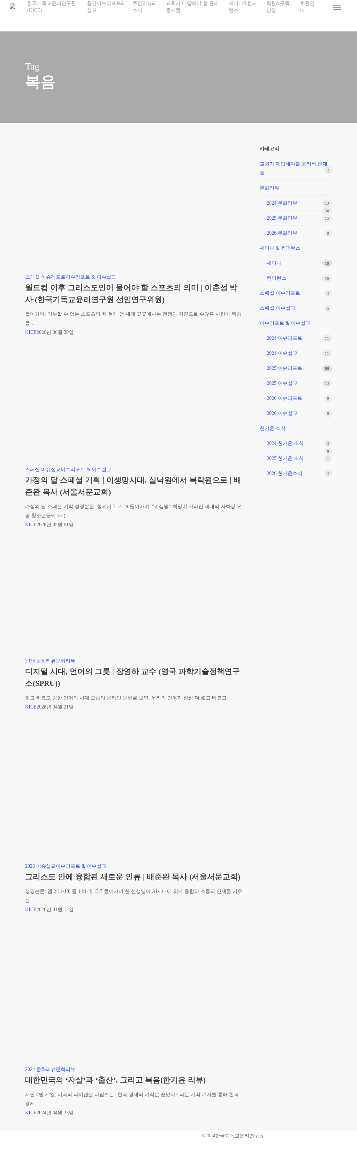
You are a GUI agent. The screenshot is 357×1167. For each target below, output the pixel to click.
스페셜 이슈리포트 (45, 277)
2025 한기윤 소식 (285, 458)
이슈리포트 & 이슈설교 (91, 277)
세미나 (274, 263)
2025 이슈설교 (282, 383)
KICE (31, 332)
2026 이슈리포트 (284, 398)
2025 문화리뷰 (282, 218)
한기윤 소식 (273, 428)
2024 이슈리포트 (284, 338)
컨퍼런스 (276, 278)
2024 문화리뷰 (40, 1069)
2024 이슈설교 (282, 353)
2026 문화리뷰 (40, 660)
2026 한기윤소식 (284, 473)
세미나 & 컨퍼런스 (280, 248)
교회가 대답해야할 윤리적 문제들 (293, 168)
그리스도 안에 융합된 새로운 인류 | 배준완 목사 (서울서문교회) (132, 876)
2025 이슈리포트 (284, 368)
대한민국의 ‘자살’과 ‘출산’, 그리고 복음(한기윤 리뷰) (115, 1080)
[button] (337, 6)
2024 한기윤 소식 (285, 443)
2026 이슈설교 (40, 866)
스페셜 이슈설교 (43, 469)
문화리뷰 (65, 660)
